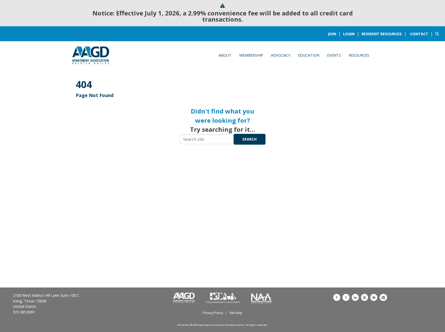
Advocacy (280, 55)
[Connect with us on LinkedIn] (355, 297)
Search (249, 139)
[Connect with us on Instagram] (364, 297)
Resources (359, 55)
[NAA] (261, 298)
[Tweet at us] (346, 297)
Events (334, 55)
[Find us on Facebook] (336, 297)
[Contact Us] (383, 297)
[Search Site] (438, 34)
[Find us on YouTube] (373, 297)
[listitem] (335, 34)
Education (308, 55)
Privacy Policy (213, 312)
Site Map (235, 312)
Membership (251, 55)
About (225, 55)
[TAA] (223, 298)
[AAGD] (184, 298)
